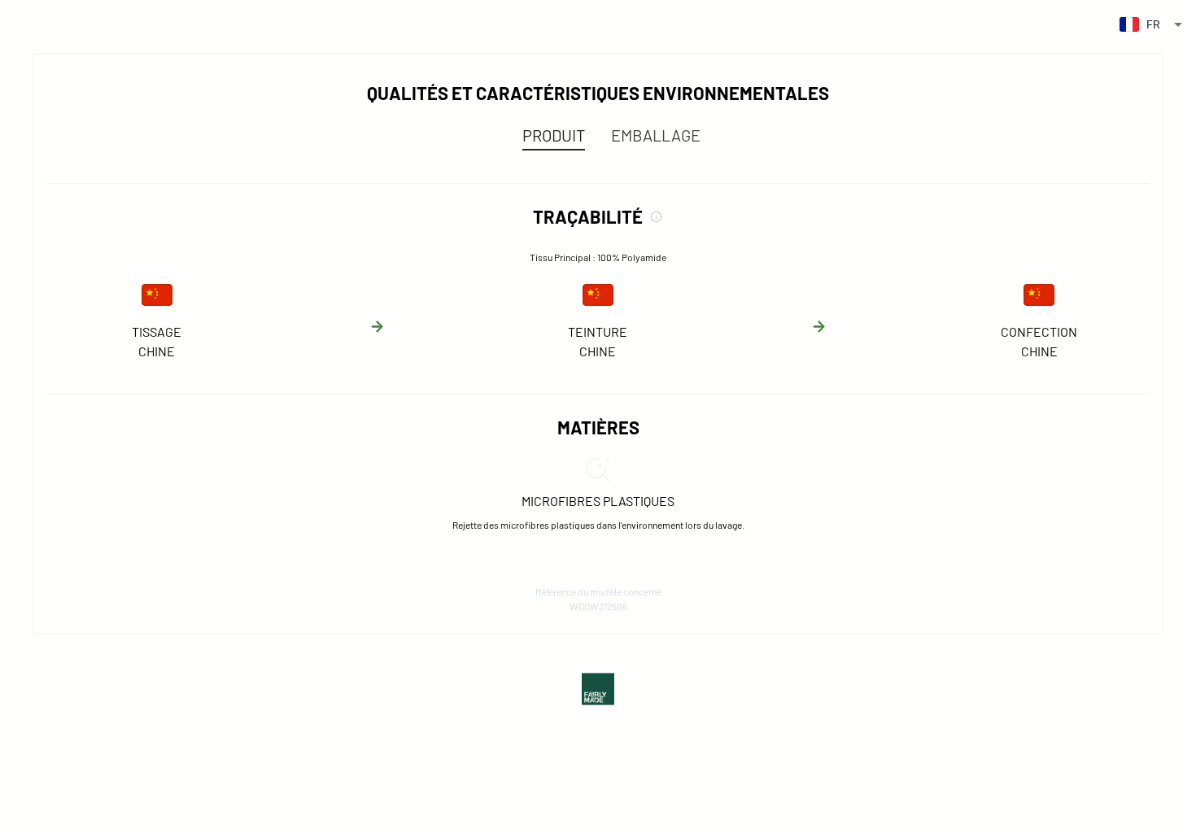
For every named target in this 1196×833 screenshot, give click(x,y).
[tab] (553, 135)
